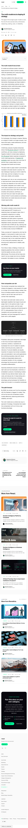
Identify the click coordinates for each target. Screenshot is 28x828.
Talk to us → (4, 749)
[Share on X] (8, 35)
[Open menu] (25, 2)
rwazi (2, 2)
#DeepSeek (4, 452)
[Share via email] (11, 35)
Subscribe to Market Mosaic (9, 439)
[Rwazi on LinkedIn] (2, 753)
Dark (14, 2)
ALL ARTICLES (22, 605)
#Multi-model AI (13, 450)
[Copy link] (14, 35)
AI (9, 6)
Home (2, 6)
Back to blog (6, 458)
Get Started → (20, 2)
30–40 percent (5, 157)
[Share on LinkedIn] (6, 35)
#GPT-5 (20, 450)
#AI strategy (5, 450)
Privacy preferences (21, 824)
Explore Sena (15, 280)
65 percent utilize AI (13, 151)
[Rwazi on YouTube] (5, 753)
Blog (6, 6)
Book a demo (6, 280)
